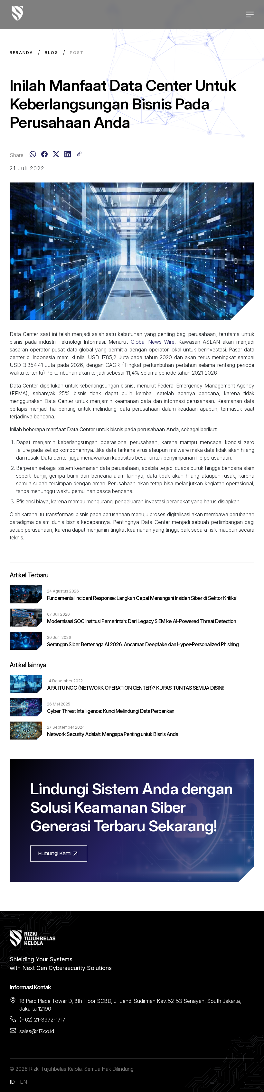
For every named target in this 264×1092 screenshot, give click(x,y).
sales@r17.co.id (36, 1031)
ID (12, 1081)
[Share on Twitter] (56, 155)
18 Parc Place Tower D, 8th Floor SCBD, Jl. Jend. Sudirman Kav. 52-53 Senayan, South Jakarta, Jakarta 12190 (130, 1005)
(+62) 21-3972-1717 (42, 1019)
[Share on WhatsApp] (33, 155)
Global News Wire (152, 342)
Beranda (21, 52)
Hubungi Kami (54, 853)
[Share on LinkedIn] (67, 155)
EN (23, 1081)
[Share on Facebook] (44, 155)
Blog (51, 52)
